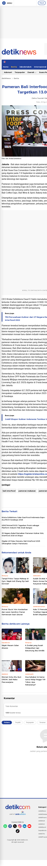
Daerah (31, 72)
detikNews (6, 78)
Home (5, 67)
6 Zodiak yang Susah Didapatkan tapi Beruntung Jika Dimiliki (34, 647)
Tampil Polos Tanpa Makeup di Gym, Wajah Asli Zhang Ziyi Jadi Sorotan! (15, 581)
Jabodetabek (25, 67)
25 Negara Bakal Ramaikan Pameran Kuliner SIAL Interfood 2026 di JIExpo (23, 534)
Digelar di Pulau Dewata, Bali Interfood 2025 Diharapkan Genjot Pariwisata (21, 542)
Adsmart (8, 72)
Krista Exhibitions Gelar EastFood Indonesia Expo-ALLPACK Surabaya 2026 (23, 518)
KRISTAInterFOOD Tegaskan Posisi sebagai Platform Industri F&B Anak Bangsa (20, 526)
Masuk (42, 3)
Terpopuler (20, 72)
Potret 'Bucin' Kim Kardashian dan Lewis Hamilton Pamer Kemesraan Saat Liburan (15, 612)
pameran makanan (27, 491)
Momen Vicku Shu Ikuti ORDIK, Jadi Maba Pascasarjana (11, 679)
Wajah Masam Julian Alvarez (10, 646)
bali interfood (9, 491)
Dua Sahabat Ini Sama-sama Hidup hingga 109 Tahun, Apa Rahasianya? (35, 681)
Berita (14, 67)
